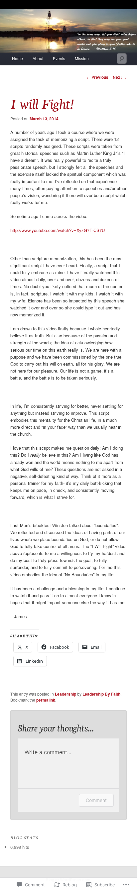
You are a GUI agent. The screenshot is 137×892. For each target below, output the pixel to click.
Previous (97, 77)
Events (59, 58)
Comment (96, 800)
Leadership (65, 694)
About (38, 58)
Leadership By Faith (101, 694)
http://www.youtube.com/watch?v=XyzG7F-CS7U (57, 230)
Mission (82, 58)
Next (120, 77)
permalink (45, 700)
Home (17, 58)
